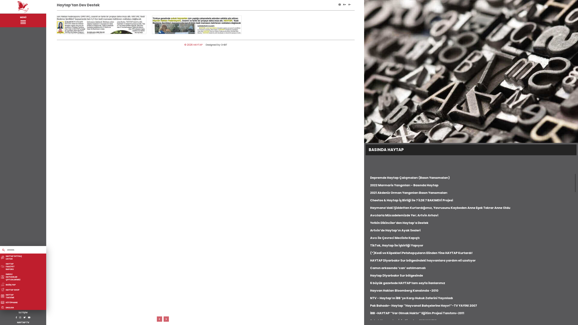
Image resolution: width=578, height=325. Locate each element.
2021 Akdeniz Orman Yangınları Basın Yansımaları (408, 193)
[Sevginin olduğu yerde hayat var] (166, 319)
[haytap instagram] (20, 317)
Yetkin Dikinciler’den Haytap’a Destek (399, 223)
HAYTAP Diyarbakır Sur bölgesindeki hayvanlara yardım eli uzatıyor (423, 260)
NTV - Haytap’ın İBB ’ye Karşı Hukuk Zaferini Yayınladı (411, 298)
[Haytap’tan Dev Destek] (101, 25)
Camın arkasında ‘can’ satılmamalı (398, 268)
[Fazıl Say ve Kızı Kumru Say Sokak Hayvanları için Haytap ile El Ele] (159, 319)
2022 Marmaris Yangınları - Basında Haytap (404, 185)
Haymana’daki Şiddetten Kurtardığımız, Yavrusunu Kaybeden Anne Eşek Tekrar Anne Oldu (440, 208)
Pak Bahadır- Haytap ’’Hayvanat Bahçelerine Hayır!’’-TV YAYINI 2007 (423, 305)
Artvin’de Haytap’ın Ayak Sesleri (395, 230)
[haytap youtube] (29, 317)
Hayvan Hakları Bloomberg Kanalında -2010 (404, 290)
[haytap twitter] (24, 317)
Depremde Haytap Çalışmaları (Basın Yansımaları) (410, 178)
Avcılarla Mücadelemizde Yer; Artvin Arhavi (404, 215)
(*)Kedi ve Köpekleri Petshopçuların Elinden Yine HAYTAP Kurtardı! (421, 253)
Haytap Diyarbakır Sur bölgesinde (396, 275)
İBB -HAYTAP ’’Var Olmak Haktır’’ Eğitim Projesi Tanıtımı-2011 (417, 313)
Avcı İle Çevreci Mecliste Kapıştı (395, 238)
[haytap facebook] (16, 317)
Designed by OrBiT (216, 44)
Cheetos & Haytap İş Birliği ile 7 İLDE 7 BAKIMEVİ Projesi (411, 200)
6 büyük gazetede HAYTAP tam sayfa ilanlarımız (407, 283)
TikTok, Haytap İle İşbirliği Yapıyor (396, 245)
